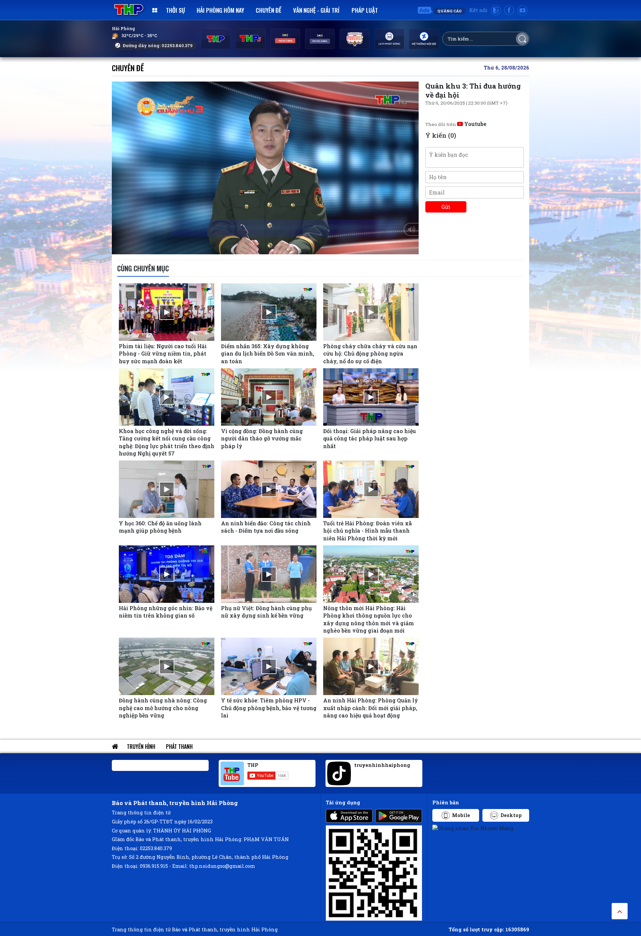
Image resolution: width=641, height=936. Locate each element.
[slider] (263, 247)
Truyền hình (141, 747)
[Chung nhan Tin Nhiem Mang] (472, 828)
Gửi (445, 206)
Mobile (461, 815)
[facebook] (509, 10)
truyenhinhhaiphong (382, 765)
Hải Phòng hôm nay (220, 10)
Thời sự (175, 10)
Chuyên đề (268, 10)
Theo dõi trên (455, 124)
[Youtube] (522, 10)
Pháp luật (365, 10)
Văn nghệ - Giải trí (316, 10)
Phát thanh (179, 747)
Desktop (511, 815)
